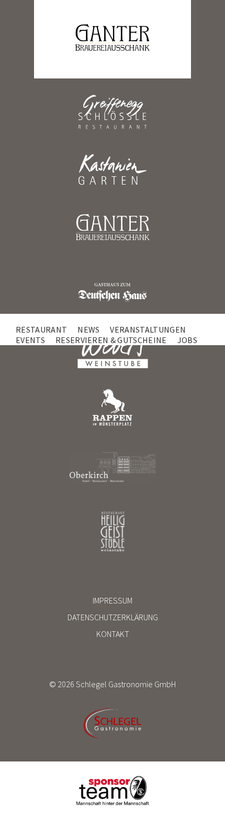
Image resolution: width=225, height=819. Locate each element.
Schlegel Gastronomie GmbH (126, 684)
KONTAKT (112, 634)
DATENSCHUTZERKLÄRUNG (113, 617)
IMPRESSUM (112, 600)
